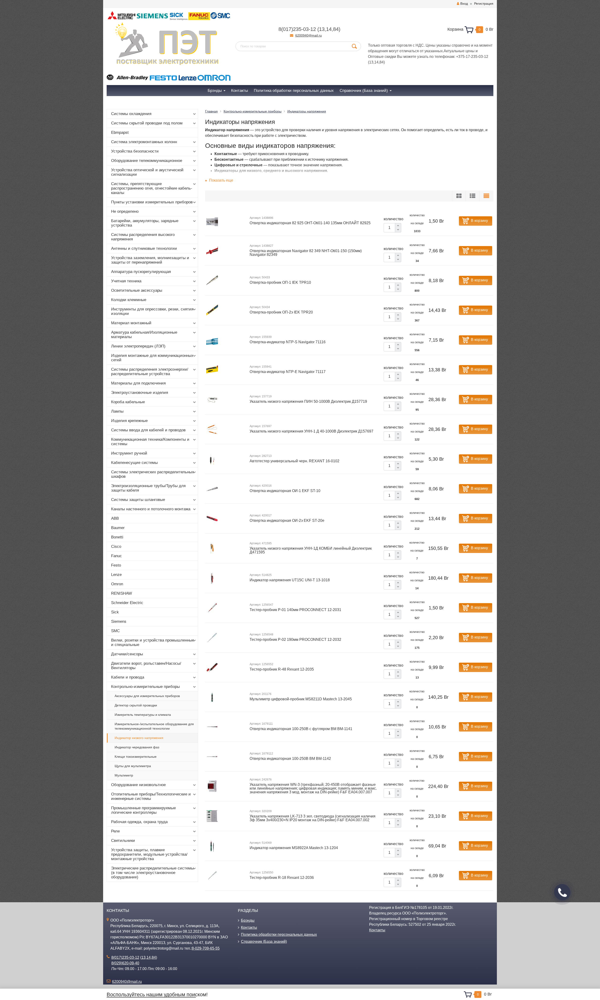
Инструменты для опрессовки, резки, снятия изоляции (152, 311)
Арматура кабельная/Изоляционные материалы (144, 334)
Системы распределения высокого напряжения (143, 236)
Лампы (117, 411)
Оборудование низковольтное (138, 785)
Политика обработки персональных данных (279, 935)
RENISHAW (121, 593)
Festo (116, 565)
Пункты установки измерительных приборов (152, 202)
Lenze (116, 574)
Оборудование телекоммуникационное (146, 160)
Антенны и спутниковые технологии (144, 248)
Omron (117, 584)
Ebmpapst (120, 132)
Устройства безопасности (135, 151)
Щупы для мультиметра (133, 766)
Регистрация (483, 3)
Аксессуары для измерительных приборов (147, 696)
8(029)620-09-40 (125, 963)
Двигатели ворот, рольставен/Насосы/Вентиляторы (146, 665)
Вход (464, 3)
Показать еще (220, 180)
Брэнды (248, 920)
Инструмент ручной (129, 453)
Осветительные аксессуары (136, 290)
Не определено (125, 211)
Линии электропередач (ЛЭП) (138, 346)
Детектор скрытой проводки (136, 705)
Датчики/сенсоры (127, 654)
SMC (115, 631)
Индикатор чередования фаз (137, 747)
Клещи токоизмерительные (136, 756)
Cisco (116, 546)
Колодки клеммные (128, 300)
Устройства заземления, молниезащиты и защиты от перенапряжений (150, 260)
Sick (115, 612)
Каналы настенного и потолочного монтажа (150, 509)
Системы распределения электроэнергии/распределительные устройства (149, 371)
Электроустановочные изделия (139, 392)
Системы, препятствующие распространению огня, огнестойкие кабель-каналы (151, 188)
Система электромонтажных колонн (144, 142)
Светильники (123, 840)
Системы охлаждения (131, 114)
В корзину (479, 221)
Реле (115, 831)
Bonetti (117, 537)
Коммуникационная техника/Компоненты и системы (150, 441)
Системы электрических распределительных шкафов (152, 474)
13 (322, 29)
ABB (115, 518)
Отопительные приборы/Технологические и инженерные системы (151, 796)
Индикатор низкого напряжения (139, 738)
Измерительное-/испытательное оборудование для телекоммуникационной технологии (154, 726)
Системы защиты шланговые (138, 499)
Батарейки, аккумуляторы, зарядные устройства (144, 223)
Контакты (249, 927)
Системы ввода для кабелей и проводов (148, 430)
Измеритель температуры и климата (143, 714)
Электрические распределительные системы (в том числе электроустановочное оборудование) (152, 872)
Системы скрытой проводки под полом (147, 123)
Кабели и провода (127, 677)
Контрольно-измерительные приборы (145, 686)
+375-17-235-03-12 (472, 57)
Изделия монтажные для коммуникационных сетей (152, 357)
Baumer (118, 528)
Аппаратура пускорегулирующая (141, 271)
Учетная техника (126, 281)
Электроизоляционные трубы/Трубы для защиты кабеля (148, 488)
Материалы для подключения (138, 383)
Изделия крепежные (129, 420)
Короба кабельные (128, 402)
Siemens (118, 621)
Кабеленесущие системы (134, 462)
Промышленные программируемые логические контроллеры (143, 810)
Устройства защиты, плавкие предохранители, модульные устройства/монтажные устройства (149, 854)
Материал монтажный (131, 323)
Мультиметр (124, 775)
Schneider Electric (127, 603)
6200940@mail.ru (308, 35)
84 (336, 29)
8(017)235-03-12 (297, 29)
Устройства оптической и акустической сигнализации (147, 172)
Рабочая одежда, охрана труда (139, 822)
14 (329, 29)
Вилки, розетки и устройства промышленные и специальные (152, 642)
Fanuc (116, 556)
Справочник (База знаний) (264, 942)
